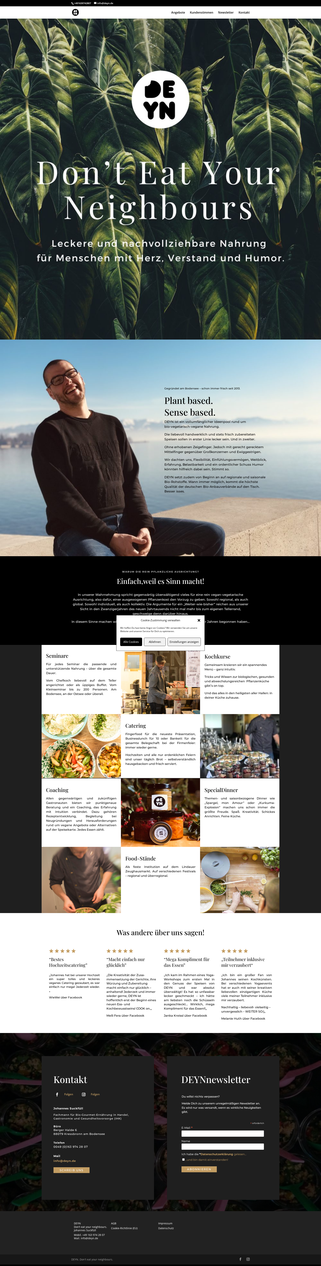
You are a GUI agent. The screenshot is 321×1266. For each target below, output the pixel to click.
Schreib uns (71, 1170)
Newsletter (226, 13)
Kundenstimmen (201, 13)
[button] (199, 620)
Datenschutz (166, 1228)
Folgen (68, 1094)
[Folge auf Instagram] (83, 1094)
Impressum (165, 1223)
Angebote (178, 13)
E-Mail (187, 1128)
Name (185, 1141)
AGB (113, 1223)
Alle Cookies (131, 642)
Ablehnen (155, 642)
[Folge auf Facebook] (57, 1094)
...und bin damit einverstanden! (206, 1159)
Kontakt (244, 13)
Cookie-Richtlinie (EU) (124, 1228)
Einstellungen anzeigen (184, 642)
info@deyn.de (65, 1161)
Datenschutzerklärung (217, 1154)
